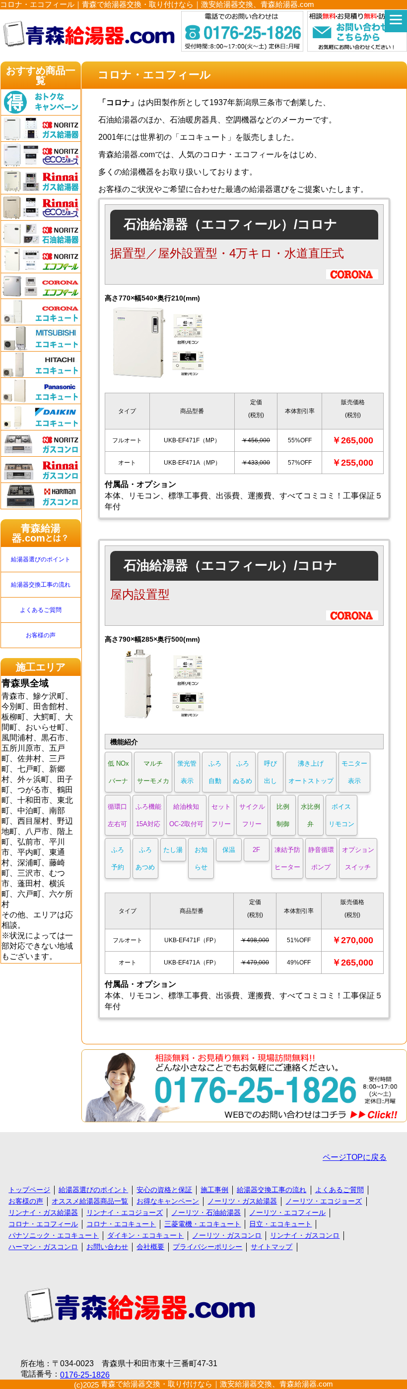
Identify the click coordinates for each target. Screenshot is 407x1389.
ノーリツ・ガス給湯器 (242, 1201)
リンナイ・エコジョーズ (124, 1212)
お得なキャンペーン (167, 1201)
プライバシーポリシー (207, 1247)
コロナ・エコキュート (121, 1224)
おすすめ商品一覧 (40, 75)
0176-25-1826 (85, 1375)
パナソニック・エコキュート (53, 1235)
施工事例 (214, 1190)
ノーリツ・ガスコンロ (227, 1235)
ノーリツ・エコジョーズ (323, 1201)
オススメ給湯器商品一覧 (90, 1201)
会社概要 (150, 1247)
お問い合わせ (107, 1247)
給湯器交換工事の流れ (40, 584)
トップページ (29, 1190)
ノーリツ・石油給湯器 (206, 1212)
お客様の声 (41, 635)
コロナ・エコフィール (43, 1224)
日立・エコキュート (280, 1224)
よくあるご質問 (41, 609)
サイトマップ (271, 1247)
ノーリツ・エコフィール (287, 1212)
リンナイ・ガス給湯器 (43, 1212)
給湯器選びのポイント (40, 559)
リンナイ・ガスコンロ (304, 1235)
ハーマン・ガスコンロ (43, 1247)
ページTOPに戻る (355, 1157)
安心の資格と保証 (164, 1190)
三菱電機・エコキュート (202, 1224)
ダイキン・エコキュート (145, 1235)
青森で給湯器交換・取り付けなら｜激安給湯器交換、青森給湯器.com (217, 1384)
